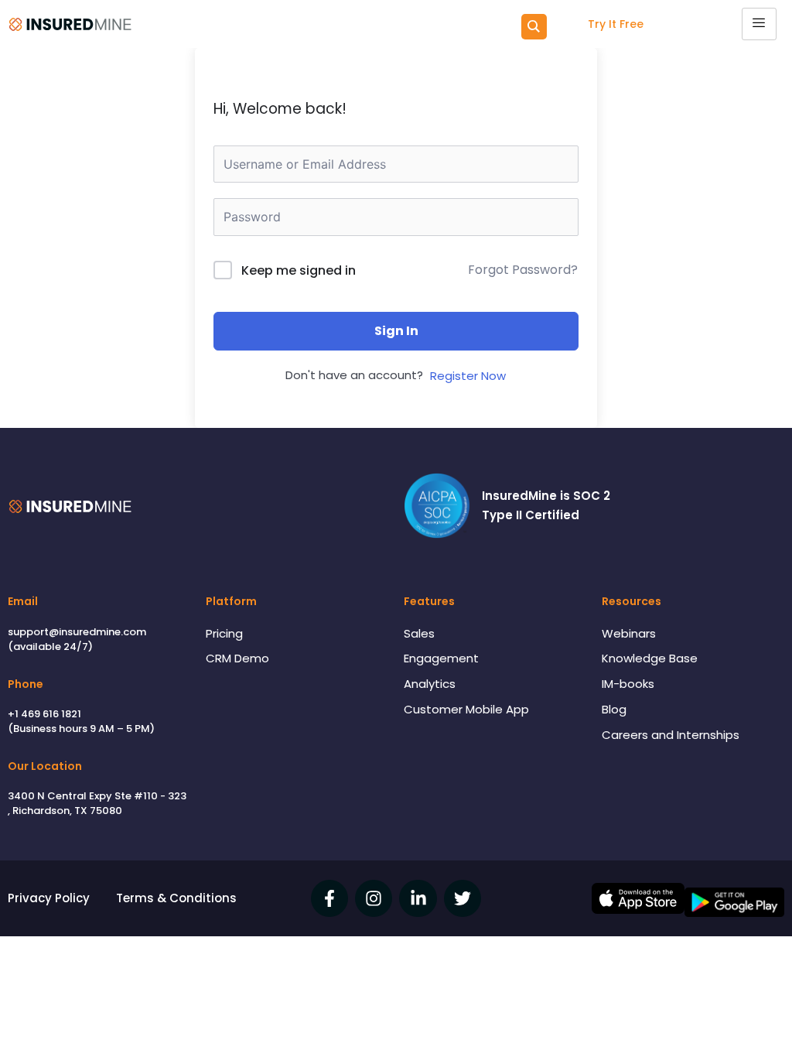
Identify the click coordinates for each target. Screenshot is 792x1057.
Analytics (430, 684)
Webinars (629, 633)
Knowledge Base (650, 658)
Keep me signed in (298, 270)
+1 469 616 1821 (44, 713)
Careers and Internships (670, 735)
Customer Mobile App (466, 709)
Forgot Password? (523, 270)
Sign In (396, 331)
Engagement (441, 658)
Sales (419, 633)
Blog (614, 709)
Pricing (224, 633)
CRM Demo (237, 658)
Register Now (468, 376)
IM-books (628, 684)
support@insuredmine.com (77, 631)
